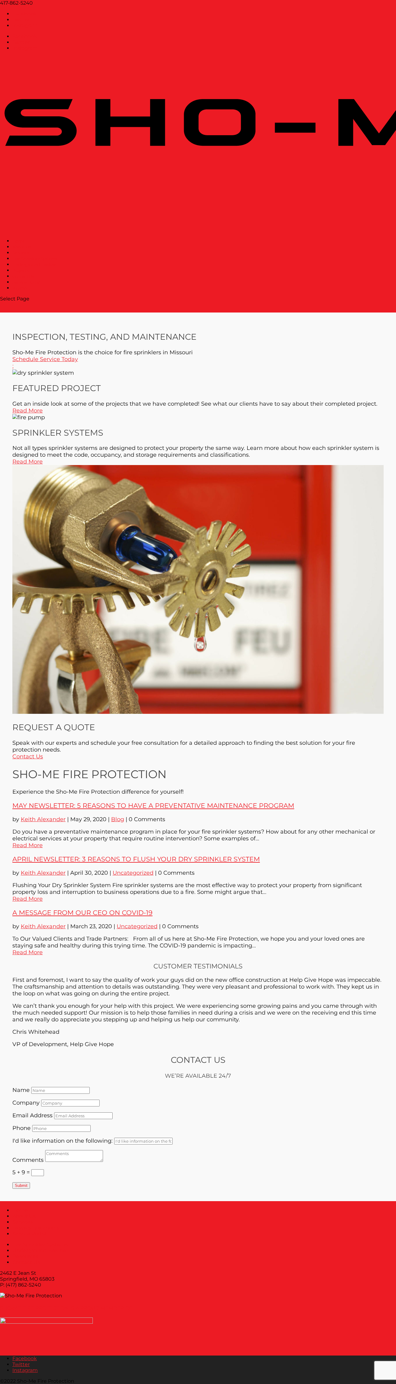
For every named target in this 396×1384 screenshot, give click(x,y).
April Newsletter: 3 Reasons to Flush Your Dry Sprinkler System (136, 859)
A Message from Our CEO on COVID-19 (82, 912)
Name (21, 1090)
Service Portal (29, 1234)
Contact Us (27, 756)
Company (26, 1102)
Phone (21, 1128)
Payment (21, 288)
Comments (28, 1160)
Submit (21, 1185)
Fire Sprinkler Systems (40, 1245)
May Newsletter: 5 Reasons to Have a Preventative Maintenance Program (153, 805)
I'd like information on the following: (62, 1140)
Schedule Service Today (45, 359)
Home (20, 1210)
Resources (25, 1256)
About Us (24, 1216)
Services (22, 1222)
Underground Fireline (34, 264)
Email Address (32, 1115)
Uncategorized (133, 872)
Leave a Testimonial (36, 1228)
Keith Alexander (43, 819)
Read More (27, 410)
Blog (117, 819)
